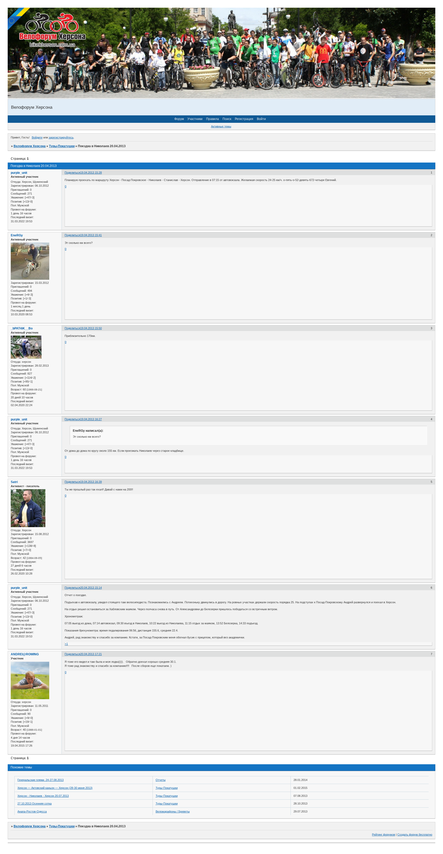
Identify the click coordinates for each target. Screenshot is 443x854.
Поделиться (72, 172)
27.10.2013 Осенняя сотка (34, 803)
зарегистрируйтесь (61, 137)
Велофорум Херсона (30, 146)
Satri (14, 482)
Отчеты (161, 779)
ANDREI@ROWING (25, 654)
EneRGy (17, 235)
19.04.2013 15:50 (91, 328)
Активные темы (221, 126)
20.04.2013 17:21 (91, 654)
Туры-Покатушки (62, 146)
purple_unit (19, 173)
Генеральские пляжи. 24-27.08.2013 (40, 779)
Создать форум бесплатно (414, 834)
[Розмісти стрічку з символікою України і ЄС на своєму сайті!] (19, 19)
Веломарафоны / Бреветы (173, 811)
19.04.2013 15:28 (91, 172)
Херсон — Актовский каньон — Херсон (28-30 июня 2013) (55, 787)
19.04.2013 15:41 (91, 235)
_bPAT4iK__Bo (22, 328)
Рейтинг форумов (383, 834)
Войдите (37, 137)
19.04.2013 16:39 (91, 481)
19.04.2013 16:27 (91, 419)
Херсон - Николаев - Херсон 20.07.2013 (43, 795)
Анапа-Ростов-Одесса (32, 811)
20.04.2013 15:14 (91, 587)
